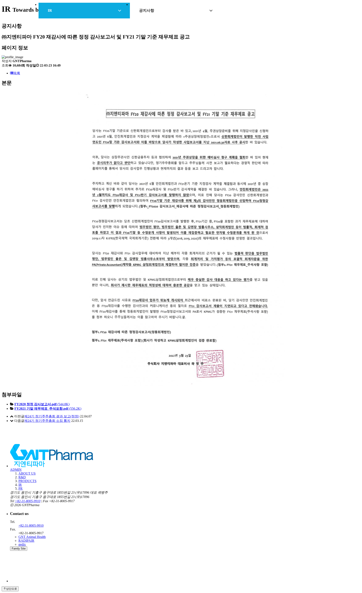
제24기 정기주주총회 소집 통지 (47, 420)
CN (303, 18)
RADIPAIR (26, 540)
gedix (22, 544)
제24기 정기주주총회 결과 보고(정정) (51, 416)
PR (225, 13)
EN (295, 18)
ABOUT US (113, 13)
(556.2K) (47, 408)
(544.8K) (42, 404)
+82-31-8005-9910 (27, 501)
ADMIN (16, 469)
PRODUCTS (174, 13)
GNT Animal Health (32, 537)
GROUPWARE (254, 18)
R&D (143, 13)
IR (202, 13)
